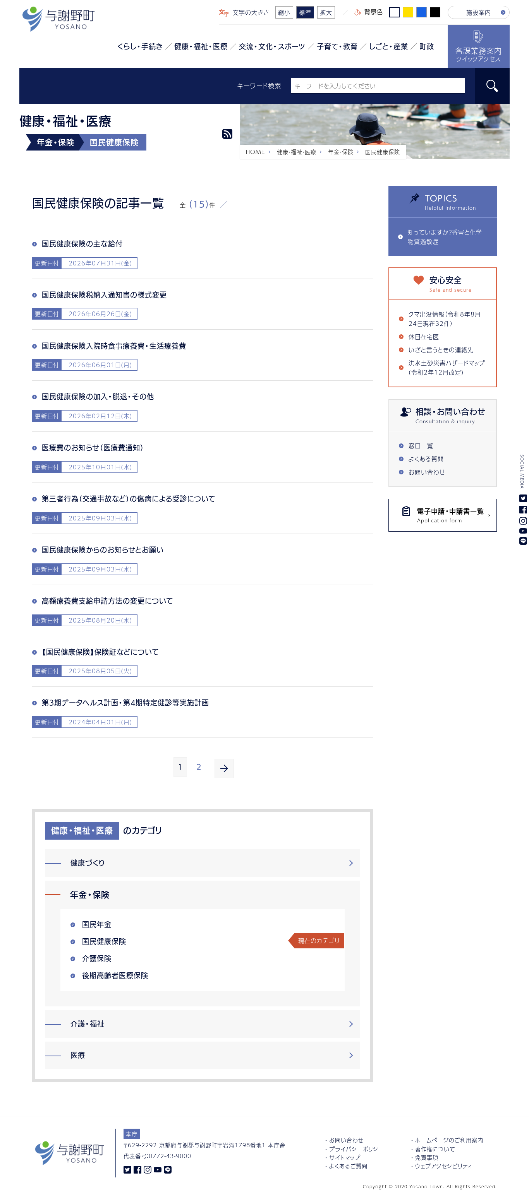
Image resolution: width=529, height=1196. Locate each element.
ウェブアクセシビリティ (443, 1166)
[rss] (227, 134)
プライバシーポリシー (356, 1149)
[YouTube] (157, 1169)
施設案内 (478, 12)
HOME (255, 151)
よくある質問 (426, 458)
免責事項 (426, 1157)
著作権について (435, 1149)
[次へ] (224, 768)
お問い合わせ (427, 471)
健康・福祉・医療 (201, 46)
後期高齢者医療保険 (115, 975)
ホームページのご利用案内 (449, 1140)
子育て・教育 (337, 46)
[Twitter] (127, 1169)
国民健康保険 (104, 941)
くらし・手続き (140, 46)
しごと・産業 (388, 46)
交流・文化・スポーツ (272, 46)
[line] (168, 1169)
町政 (426, 46)
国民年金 (97, 924)
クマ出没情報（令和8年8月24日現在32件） (445, 319)
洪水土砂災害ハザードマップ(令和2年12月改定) (447, 367)
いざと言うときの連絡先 (441, 349)
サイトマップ (345, 1157)
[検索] (492, 86)
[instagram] (147, 1169)
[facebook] (137, 1169)
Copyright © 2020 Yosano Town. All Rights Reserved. (430, 1186)
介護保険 (97, 958)
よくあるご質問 (348, 1166)
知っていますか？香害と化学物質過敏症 (445, 237)
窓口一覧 (421, 445)
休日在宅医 (424, 336)
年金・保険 (341, 151)
